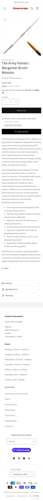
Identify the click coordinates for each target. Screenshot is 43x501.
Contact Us (9, 426)
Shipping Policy (11, 421)
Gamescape (12, 492)
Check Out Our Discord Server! (16, 394)
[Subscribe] (33, 441)
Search (7, 399)
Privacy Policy (10, 415)
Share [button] (6, 268)
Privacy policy (10, 496)
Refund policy (10, 410)
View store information (13, 125)
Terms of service (11, 404)
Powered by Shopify (22, 492)
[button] (4, 8)
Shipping (4, 86)
